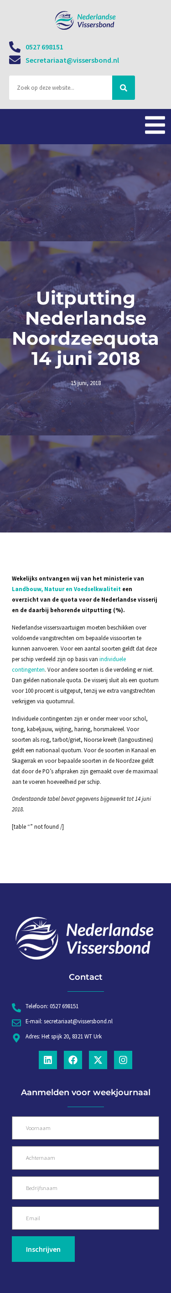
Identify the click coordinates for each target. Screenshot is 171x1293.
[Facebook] (73, 1060)
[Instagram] (123, 1060)
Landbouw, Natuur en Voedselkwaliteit (67, 588)
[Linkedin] (48, 1060)
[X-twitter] (98, 1060)
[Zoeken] (123, 88)
